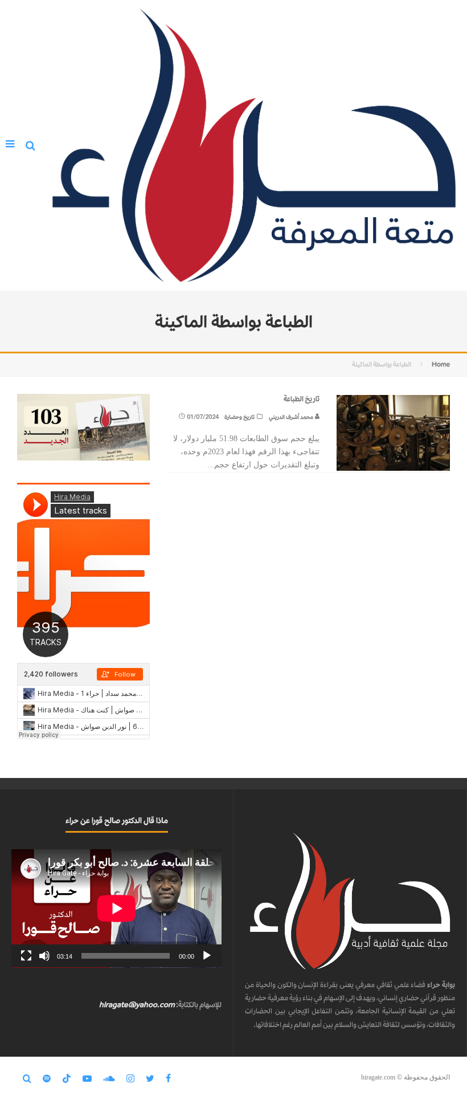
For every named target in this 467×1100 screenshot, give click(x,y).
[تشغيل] (206, 956)
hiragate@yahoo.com (137, 1004)
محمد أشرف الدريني (291, 417)
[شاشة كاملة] (26, 956)
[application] (116, 908)
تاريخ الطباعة (301, 399)
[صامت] (44, 956)
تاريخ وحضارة (239, 417)
